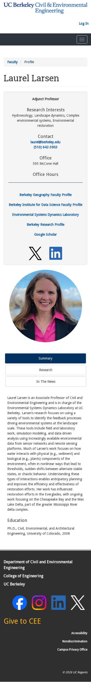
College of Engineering (23, 576)
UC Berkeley (14, 584)
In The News (45, 381)
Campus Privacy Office (72, 649)
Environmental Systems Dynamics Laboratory (45, 215)
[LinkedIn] (55, 253)
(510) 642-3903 (46, 147)
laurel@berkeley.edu (45, 142)
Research (45, 370)
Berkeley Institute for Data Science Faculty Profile (45, 205)
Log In (84, 23)
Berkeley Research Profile (45, 224)
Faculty (12, 62)
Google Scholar (45, 234)
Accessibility (79, 633)
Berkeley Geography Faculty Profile (45, 195)
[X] (35, 253)
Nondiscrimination (74, 641)
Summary (45, 358)
